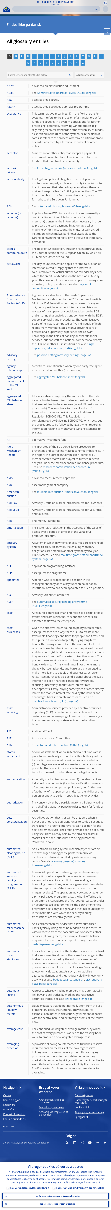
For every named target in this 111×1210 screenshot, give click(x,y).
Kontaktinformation (14, 1114)
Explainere (9, 1105)
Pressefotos (10, 1109)
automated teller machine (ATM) (57, 745)
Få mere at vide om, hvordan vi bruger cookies (80, 1188)
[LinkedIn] (74, 1142)
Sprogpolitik (81, 1117)
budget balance (62, 980)
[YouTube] (90, 1142)
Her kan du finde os (14, 1119)
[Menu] (105, 9)
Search (96, 9)
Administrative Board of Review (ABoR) (61, 93)
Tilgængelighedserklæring (89, 1112)
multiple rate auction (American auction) (62, 492)
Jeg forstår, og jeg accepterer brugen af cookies (58, 1196)
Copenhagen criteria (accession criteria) (61, 168)
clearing (57, 861)
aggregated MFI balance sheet (55, 377)
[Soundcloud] (97, 1142)
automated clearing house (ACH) (57, 206)
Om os (7, 1095)
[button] (105, 3)
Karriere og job (11, 1100)
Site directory (11, 1126)
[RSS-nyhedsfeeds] (105, 1142)
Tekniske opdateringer (51, 1107)
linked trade (72, 999)
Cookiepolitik (82, 1107)
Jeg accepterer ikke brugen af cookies (57, 1204)
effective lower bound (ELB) (49, 701)
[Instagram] (82, 1142)
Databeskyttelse (84, 1095)
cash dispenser (41, 944)
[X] (67, 1142)
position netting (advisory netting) (58, 355)
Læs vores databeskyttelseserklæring (29, 1188)
